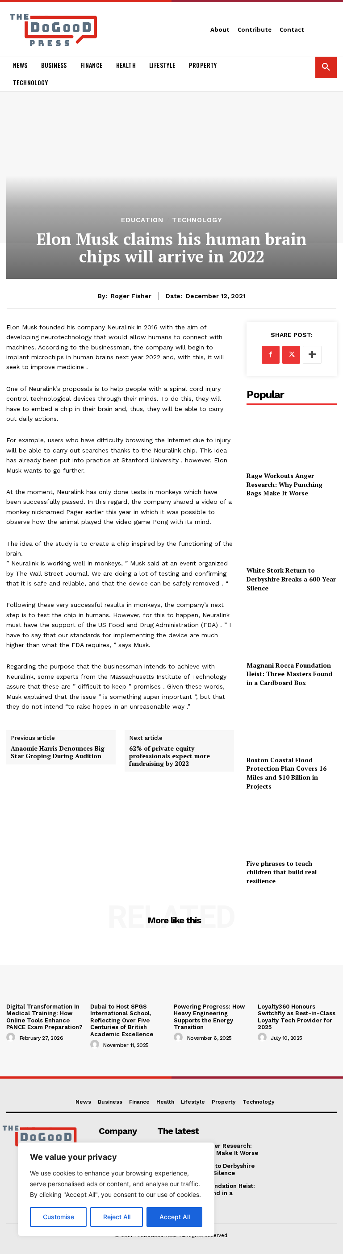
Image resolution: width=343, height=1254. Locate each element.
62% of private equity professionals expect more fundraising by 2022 (169, 756)
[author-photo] (12, 1037)
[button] (326, 67)
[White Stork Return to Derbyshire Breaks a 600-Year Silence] (292, 534)
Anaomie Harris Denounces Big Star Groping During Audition (58, 752)
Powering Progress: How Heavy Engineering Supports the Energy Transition (209, 1017)
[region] (116, 1189)
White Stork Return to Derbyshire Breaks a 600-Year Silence (291, 579)
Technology (197, 220)
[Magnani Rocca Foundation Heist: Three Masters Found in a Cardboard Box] (292, 628)
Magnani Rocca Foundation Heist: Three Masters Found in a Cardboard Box (289, 674)
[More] (312, 355)
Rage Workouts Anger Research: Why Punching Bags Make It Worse (284, 484)
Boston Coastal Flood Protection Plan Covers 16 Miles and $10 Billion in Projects (286, 773)
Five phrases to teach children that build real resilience (282, 872)
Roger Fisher (131, 295)
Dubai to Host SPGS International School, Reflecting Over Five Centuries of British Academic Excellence (121, 1020)
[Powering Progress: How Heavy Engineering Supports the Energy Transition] (213, 969)
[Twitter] (291, 355)
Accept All (174, 1217)
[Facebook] (271, 355)
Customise (58, 1217)
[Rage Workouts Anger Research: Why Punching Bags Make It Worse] (292, 439)
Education (142, 220)
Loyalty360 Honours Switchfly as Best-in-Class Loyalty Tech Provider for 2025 (296, 1017)
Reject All (116, 1217)
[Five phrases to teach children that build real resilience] (292, 826)
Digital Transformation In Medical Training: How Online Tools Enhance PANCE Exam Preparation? (44, 1017)
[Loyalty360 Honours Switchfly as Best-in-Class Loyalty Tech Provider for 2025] (297, 969)
